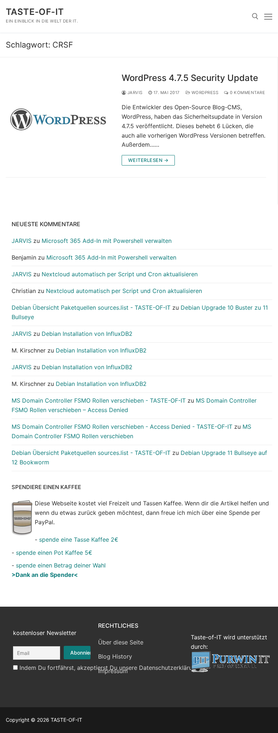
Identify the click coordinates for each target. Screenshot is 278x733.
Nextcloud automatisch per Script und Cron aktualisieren (120, 274)
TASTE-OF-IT (35, 12)
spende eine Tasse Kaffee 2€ (78, 539)
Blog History (115, 656)
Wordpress (204, 92)
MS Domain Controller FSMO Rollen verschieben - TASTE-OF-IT (99, 400)
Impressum (113, 671)
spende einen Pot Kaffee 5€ (54, 552)
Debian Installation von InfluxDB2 (87, 333)
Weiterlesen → (148, 160)
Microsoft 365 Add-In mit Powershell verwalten (107, 240)
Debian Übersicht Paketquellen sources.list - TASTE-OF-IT (91, 307)
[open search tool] (255, 16)
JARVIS (134, 92)
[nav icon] (268, 16)
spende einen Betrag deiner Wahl (61, 565)
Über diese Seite (120, 642)
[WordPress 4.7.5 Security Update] (58, 119)
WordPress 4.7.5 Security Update (190, 78)
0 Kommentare (247, 92)
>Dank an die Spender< (45, 574)
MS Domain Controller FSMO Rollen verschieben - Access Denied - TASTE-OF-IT (122, 426)
